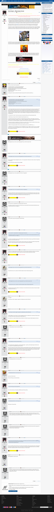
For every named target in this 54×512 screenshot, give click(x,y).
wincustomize (46, 67)
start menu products (44, 63)
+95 (4, 19)
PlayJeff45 (4, 144)
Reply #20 (9, 398)
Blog (32, 498)
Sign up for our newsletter (36, 507)
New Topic (37, 3)
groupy (49, 64)
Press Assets (33, 502)
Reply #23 (9, 437)
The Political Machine (19, 502)
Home (2, 9)
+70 (4, 180)
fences (43, 62)
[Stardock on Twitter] (43, 42)
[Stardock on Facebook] (45, 42)
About (33, 497)
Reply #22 (10, 424)
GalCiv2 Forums (19, 12)
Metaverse (11, 9)
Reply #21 (10, 411)
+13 (4, 149)
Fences (2, 500)
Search (7, 4)
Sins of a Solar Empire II (19, 500)
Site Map (32, 510)
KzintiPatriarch (4, 15)
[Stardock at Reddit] (44, 43)
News (33, 501)
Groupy (2, 503)
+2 (4, 92)
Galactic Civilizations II (6, 9)
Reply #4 (9, 153)
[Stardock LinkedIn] (48, 43)
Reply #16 (9, 338)
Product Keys (48, 500)
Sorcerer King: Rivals (19, 505)
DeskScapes (3, 501)
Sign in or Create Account (13, 491)
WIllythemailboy (4, 206)
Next (38, 82)
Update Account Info (49, 502)
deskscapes (46, 65)
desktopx (43, 67)
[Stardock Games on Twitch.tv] (47, 42)
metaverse (38, 78)
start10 (50, 66)
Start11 (2, 499)
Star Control (18, 501)
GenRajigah (4, 269)
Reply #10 (9, 249)
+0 (4, 274)
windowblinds (46, 62)
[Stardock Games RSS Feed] (49, 43)
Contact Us (33, 504)
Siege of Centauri (18, 504)
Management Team (34, 499)
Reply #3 (9, 140)
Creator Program (34, 503)
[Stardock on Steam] (50, 42)
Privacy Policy (22, 510)
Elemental (18, 498)
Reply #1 (9, 83)
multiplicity (47, 64)
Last (39, 82)
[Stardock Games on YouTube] (46, 42)
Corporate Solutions (4, 498)
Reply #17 (10, 357)
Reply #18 (9, 370)
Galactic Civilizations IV (19, 499)
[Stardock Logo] (4, 1)
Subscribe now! (47, 38)
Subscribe (50, 507)
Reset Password (49, 501)
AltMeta (17, 24)
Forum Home (4, 4)
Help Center (48, 497)
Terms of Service (26, 510)
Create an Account (49, 499)
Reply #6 (9, 186)
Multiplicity (3, 502)
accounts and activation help (45, 66)
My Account (48, 498)
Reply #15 (10, 325)
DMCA (29, 510)
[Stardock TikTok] (47, 43)
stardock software (49, 63)
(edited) (39, 12)
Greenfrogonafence (5, 416)
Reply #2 (9, 96)
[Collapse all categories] (51, 14)
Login (9, 4)
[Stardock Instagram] (49, 42)
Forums (33, 505)
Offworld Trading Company (19, 503)
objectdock (43, 64)
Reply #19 (9, 383)
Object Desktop (3, 497)
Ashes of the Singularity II (19, 497)
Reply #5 (9, 171)
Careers (33, 500)
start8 (43, 65)
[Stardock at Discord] (45, 43)
